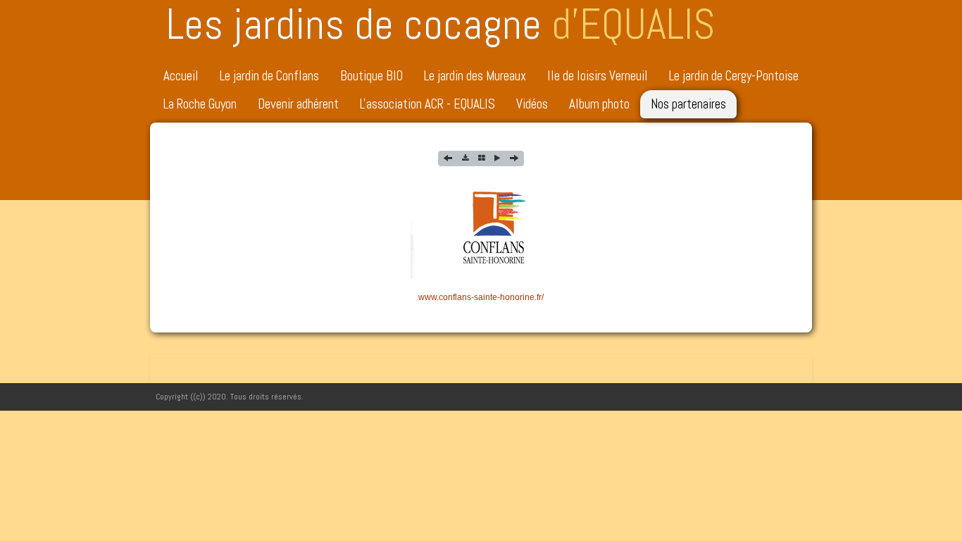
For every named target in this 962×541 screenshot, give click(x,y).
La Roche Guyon (200, 104)
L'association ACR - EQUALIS (427, 104)
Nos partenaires (688, 104)
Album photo (599, 104)
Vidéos (532, 104)
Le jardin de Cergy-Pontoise (734, 76)
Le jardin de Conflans (269, 76)
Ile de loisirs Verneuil (597, 76)
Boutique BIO (371, 76)
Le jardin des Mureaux (475, 76)
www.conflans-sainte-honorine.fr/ (481, 297)
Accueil (181, 76)
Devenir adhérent (298, 104)
